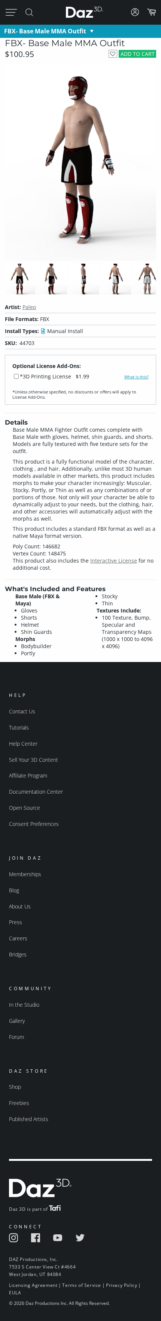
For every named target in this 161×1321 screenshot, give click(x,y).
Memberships (25, 874)
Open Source (24, 807)
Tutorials (19, 727)
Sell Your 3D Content (33, 759)
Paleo (29, 307)
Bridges (18, 954)
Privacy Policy (121, 1285)
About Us (20, 906)
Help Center (23, 743)
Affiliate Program (28, 775)
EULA (15, 1292)
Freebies (19, 1102)
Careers (18, 938)
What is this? (136, 377)
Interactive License (113, 560)
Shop (15, 1086)
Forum (16, 1036)
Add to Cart (138, 53)
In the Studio (24, 1004)
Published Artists (28, 1119)
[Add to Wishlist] (113, 54)
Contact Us (22, 711)
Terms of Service (81, 1285)
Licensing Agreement (33, 1285)
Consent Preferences (34, 823)
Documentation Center (36, 791)
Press (15, 922)
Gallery (17, 1020)
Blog (14, 890)
